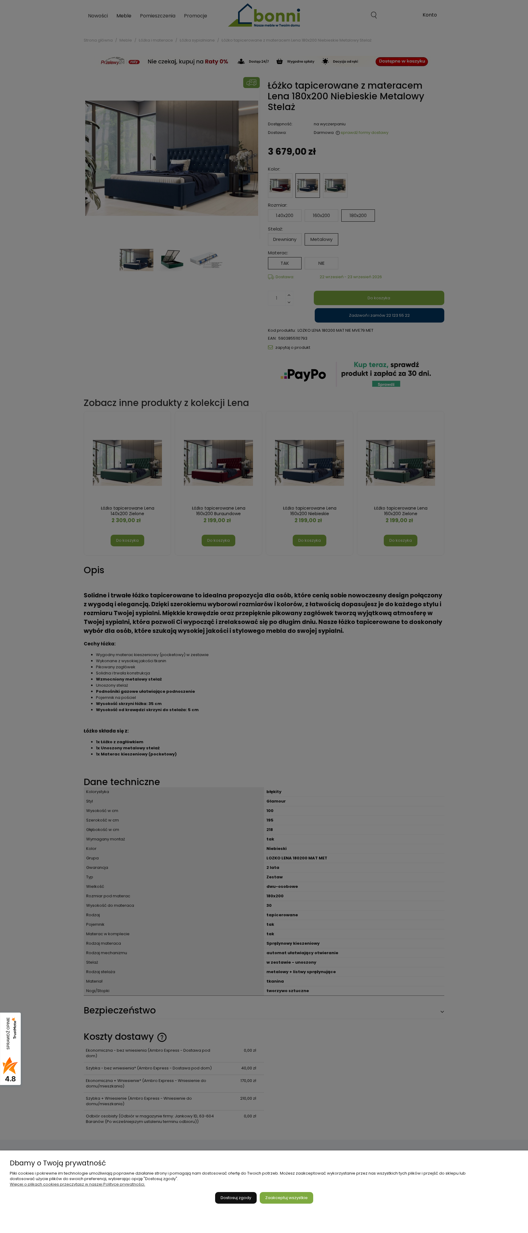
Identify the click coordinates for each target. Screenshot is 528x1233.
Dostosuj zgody (236, 1198)
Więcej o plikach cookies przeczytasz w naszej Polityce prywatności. (77, 1184)
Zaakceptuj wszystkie (286, 1198)
